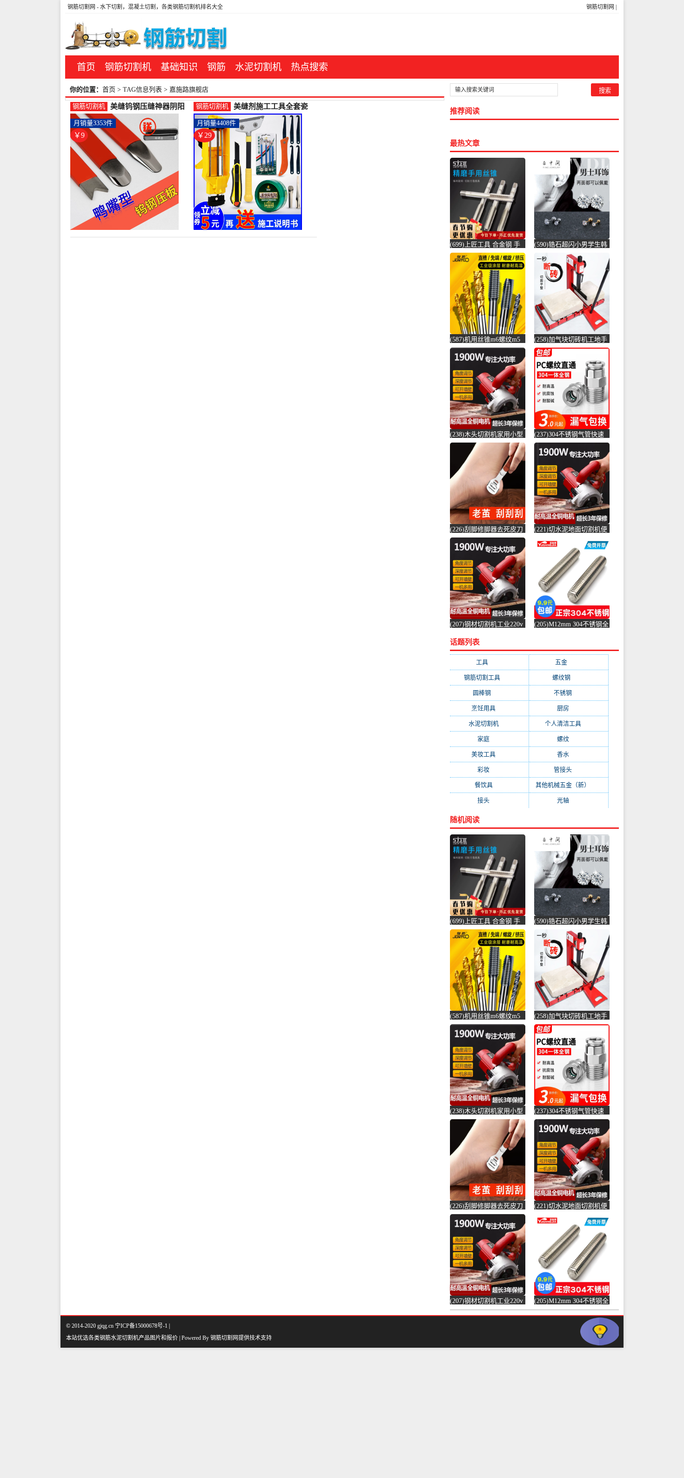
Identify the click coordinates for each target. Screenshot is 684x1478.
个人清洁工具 (569, 723)
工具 (489, 661)
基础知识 (179, 67)
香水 (569, 754)
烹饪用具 (489, 708)
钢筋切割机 (128, 67)
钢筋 (216, 67)
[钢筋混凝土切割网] (148, 34)
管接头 (568, 769)
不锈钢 (568, 692)
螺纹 (569, 738)
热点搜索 (309, 67)
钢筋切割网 (600, 7)
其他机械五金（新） (569, 784)
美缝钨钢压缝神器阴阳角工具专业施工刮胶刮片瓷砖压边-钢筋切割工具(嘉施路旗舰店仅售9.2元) (149, 106)
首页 (86, 67)
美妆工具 (489, 754)
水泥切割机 (258, 67)
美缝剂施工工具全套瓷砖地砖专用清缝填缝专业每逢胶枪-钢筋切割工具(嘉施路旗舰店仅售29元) (272, 106)
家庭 (489, 738)
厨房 (569, 708)
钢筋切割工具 (489, 677)
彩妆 (489, 769)
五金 (568, 661)
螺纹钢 (568, 677)
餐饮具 (489, 784)
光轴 (569, 800)
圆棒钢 (489, 692)
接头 (489, 800)
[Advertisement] (279, 1413)
